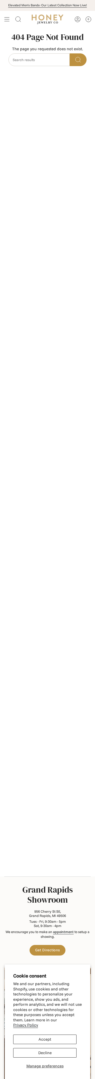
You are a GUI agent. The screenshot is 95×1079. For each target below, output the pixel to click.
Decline (45, 1052)
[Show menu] (7, 19)
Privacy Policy (25, 1024)
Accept (45, 1039)
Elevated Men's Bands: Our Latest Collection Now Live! (47, 5)
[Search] (78, 59)
